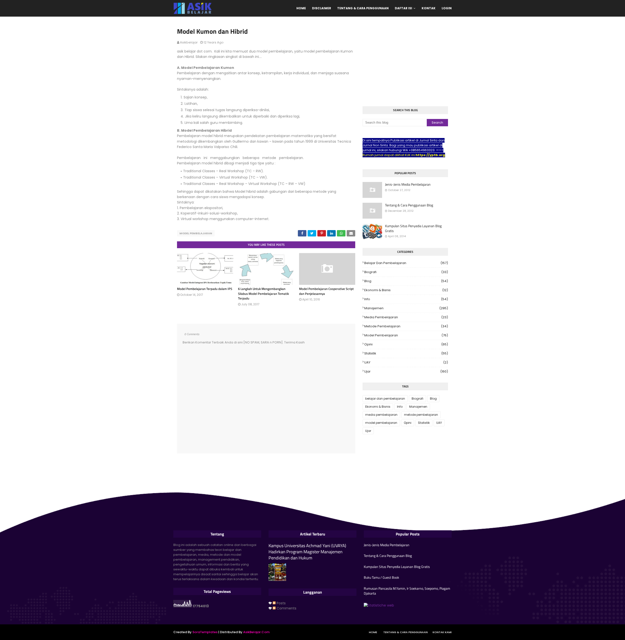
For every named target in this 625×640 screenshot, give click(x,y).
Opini (406, 344)
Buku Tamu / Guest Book (381, 577)
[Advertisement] (405, 62)
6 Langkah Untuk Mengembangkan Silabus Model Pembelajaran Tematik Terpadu (263, 293)
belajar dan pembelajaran (406, 263)
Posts (281, 603)
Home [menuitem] (301, 8)
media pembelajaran (406, 317)
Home (373, 632)
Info (406, 299)
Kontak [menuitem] (429, 8)
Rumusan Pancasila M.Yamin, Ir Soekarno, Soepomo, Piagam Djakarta (407, 591)
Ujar (406, 371)
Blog (406, 281)
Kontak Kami (442, 632)
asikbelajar (189, 42)
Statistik (406, 353)
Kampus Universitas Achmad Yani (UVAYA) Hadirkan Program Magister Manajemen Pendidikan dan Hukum (307, 552)
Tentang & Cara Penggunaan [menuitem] (363, 8)
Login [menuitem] (447, 8)
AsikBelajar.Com (256, 632)
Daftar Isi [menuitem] (403, 8)
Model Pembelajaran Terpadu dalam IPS (204, 288)
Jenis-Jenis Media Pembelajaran (408, 184)
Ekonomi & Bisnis (406, 290)
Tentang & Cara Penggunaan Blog (409, 205)
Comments (286, 608)
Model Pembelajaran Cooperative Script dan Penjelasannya (326, 291)
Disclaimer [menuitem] (321, 8)
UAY (406, 362)
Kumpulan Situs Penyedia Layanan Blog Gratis (413, 228)
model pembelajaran (195, 233)
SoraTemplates (205, 632)
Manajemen (406, 308)
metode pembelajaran (406, 326)
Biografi (406, 272)
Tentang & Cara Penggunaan (405, 632)
